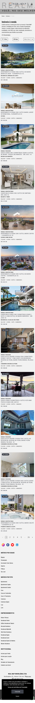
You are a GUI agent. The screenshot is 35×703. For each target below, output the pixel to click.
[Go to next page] (32, 537)
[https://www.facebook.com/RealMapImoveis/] (7, 545)
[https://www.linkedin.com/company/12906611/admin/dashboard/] (17, 545)
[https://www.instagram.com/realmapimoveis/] (3, 545)
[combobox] (24, 39)
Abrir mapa (28, 676)
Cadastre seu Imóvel (6, 665)
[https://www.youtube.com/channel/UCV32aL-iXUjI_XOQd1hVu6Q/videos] (12, 545)
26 (29, 537)
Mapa (16, 39)
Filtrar (5, 39)
